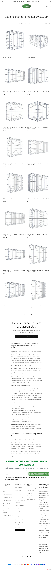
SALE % (4, 518)
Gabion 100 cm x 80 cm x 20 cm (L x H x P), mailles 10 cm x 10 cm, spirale (38, 271)
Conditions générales (19, 505)
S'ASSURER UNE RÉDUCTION (39, 474)
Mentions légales (18, 487)
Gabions (5, 491)
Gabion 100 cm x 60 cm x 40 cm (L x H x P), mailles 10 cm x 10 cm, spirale (14, 306)
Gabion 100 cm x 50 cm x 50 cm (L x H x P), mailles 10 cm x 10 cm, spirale (38, 56)
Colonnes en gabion (7, 497)
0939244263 (29, 495)
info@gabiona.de (31, 499)
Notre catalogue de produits (19, 523)
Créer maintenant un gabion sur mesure (26, 336)
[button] (2, 6)
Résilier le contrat (20, 530)
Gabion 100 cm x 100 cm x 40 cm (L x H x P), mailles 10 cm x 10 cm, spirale (14, 199)
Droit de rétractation (19, 497)
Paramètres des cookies (20, 494)
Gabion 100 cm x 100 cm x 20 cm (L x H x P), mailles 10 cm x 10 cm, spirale (38, 306)
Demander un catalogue (8, 515)
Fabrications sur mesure (8, 488)
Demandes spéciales (19, 519)
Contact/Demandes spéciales (7, 511)
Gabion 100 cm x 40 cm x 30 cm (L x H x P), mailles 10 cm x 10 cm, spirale (14, 271)
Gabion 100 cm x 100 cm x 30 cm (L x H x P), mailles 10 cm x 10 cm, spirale (14, 164)
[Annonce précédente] (2, 1)
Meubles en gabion (7, 507)
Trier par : (20, 23)
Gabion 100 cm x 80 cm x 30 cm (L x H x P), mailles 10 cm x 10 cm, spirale (38, 235)
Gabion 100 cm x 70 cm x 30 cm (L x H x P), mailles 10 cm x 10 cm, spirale (38, 199)
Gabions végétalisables (8, 494)
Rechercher (17, 527)
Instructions (17, 516)
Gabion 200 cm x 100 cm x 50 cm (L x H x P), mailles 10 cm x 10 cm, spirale (14, 235)
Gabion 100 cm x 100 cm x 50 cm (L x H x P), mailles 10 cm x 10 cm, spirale (14, 128)
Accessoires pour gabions (6, 504)
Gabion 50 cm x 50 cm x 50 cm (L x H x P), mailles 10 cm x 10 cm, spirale (37, 128)
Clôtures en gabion (7, 500)
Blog (16, 513)
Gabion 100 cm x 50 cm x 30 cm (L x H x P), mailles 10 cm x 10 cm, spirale (14, 92)
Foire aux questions (19, 511)
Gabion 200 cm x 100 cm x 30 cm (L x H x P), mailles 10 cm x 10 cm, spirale (38, 164)
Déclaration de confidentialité (18, 491)
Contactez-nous (18, 508)
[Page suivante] (35, 314)
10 (31, 314)
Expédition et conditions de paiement (20, 501)
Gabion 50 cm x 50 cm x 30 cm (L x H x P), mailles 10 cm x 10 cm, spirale (14, 56)
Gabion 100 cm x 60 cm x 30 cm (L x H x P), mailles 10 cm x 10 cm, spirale (38, 92)
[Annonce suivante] (50, 1)
